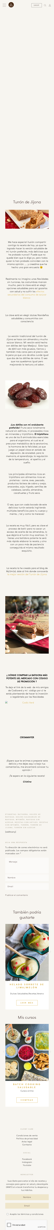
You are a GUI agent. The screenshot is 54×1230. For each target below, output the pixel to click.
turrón (25, 825)
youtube (27, 1165)
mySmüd (20, 820)
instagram (27, 1162)
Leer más (27, 1003)
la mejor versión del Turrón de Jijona (27, 574)
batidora (23, 814)
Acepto (26, 1214)
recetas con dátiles (26, 822)
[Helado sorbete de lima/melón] (27, 952)
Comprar (27, 1100)
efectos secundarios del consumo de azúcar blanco (27, 294)
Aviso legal (27, 1141)
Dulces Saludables (19, 993)
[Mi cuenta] (50, 5)
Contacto (27, 1144)
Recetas (32, 993)
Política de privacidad (27, 1138)
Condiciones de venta (27, 1135)
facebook (27, 1159)
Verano (40, 993)
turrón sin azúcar (24, 828)
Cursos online (27, 1091)
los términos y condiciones (30, 1214)
